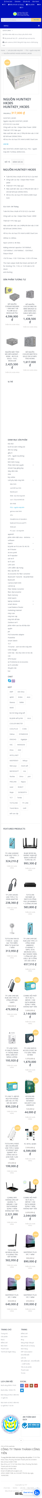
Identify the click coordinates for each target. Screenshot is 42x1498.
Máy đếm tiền (13, 471)
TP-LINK (25, 803)
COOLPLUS (14, 729)
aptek (12, 697)
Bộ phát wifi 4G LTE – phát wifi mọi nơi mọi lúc (19, 38)
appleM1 (11, 534)
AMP (11, 692)
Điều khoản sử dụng (16, 4)
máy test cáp (12, 616)
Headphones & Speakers (18, 519)
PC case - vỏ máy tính (17, 531)
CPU (11, 515)
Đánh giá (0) (18, 162)
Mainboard (13, 492)
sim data (11, 459)
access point (12, 552)
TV (4, 4)
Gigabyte (24, 739)
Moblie (18, 1)
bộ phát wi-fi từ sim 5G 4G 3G (18, 546)
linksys (25, 760)
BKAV (12, 708)
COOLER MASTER (16, 723)
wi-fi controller (13, 665)
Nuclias (12, 776)
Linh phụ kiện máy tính (15, 50)
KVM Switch (12, 598)
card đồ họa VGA (15, 488)
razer (11, 787)
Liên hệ (27, 1)
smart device (12, 604)
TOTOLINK (14, 803)
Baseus (12, 702)
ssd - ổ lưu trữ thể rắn (17, 500)
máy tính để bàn (14, 619)
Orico (21, 776)
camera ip (11, 586)
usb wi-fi (11, 558)
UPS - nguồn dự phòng (16, 456)
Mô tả (7, 162)
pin (9, 631)
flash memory (13, 595)
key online (11, 477)
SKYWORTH (22, 792)
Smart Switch (12, 641)
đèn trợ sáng (12, 450)
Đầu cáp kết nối (13, 571)
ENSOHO (13, 739)
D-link (24, 729)
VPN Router (12, 659)
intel (19, 750)
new (9, 474)
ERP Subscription (26, 1352)
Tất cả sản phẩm (26, 1367)
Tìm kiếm (36, 20)
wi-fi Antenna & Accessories (18, 662)
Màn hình (13, 484)
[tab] (7, 162)
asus (28, 697)
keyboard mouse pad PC (18, 523)
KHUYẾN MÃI (25, 1355)
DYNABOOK (23, 734)
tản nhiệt (13, 504)
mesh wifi (24, 766)
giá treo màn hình (16, 511)
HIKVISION (21, 745)
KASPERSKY (14, 760)
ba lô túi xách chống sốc (16, 447)
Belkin (21, 702)
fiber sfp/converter (14, 592)
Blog (22, 1340)
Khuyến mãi (12, 668)
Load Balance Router (15, 607)
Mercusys (13, 766)
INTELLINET (14, 755)
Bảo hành (35, 1)
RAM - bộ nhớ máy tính (17, 496)
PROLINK (13, 782)
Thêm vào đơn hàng (12, 325)
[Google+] (26, 1385)
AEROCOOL (21, 152)
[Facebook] (22, 1385)
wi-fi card (11, 562)
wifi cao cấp (14, 813)
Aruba (20, 697)
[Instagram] (31, 1385)
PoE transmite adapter (16, 634)
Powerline (11, 638)
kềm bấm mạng (13, 462)
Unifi (24, 808)
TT (22, 7)
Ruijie (12, 792)
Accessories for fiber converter (19, 574)
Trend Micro (14, 808)
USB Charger (12, 650)
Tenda (19, 798)
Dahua (12, 734)
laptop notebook (14, 601)
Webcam (13, 527)
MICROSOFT (14, 771)
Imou (11, 750)
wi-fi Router (12, 549)
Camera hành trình (14, 583)
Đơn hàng (24, 1349)
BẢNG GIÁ (4, 1343)
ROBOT (20, 787)
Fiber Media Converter (16, 589)
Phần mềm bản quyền (16, 465)
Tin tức (23, 1373)
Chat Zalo (8, 1)
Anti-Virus (21, 692)
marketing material (15, 610)
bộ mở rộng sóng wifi (17, 713)
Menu (6, 26)
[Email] (22, 1390)
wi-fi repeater (12, 555)
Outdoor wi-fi (12, 622)
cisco (29, 718)
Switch (10, 543)
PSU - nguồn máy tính (33, 50)
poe (29, 776)
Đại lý (2, 1340)
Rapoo (23, 782)
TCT (9, 644)
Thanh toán (5, 1349)
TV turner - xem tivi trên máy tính (20, 647)
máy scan (11, 613)
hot (9, 671)
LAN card (11, 565)
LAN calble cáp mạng (15, 568)
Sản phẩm (30, 4)
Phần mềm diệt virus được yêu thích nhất (18, 34)
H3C (11, 745)
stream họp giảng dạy (16, 468)
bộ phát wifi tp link (16, 718)
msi (24, 771)
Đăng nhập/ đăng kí (27, 1343)
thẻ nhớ (10, 444)
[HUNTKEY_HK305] (21, 76)
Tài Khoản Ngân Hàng (8, 1352)
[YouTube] (36, 1385)
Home (3, 50)
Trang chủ (4, 1333)
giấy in (10, 453)
